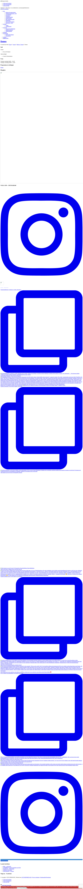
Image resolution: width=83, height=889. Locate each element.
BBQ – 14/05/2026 (7, 866)
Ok (17, 887)
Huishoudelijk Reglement (45, 877)
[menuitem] (42, 17)
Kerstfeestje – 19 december (8, 868)
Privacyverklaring (36, 877)
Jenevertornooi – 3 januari (8, 871)
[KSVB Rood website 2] (4, 9)
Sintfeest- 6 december (7, 870)
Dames (3, 41)
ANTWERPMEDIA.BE (26, 877)
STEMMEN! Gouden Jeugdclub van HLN (12, 867)
